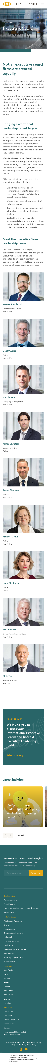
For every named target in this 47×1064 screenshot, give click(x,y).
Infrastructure (9, 929)
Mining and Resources (13, 921)
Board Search (9, 904)
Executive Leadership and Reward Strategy (21, 908)
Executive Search (11, 900)
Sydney (7, 978)
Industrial (8, 937)
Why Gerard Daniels (12, 1019)
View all (21, 835)
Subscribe (35, 873)
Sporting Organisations (13, 957)
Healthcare (8, 945)
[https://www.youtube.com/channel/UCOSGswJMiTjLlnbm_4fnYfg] (26, 1049)
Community (9, 1024)
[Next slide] (10, 835)
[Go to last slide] (5, 835)
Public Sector (9, 961)
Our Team (8, 1015)
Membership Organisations (15, 949)
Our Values (8, 1011)
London (7, 986)
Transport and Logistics (13, 933)
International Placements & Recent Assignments (15, 1033)
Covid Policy (31, 1045)
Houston (7, 1003)
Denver (7, 999)
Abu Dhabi (8, 990)
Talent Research (10, 912)
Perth (6, 974)
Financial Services (11, 941)
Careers (7, 1028)
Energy (7, 925)
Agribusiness (9, 953)
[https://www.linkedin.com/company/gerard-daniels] (21, 1049)
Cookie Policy (21, 1045)
